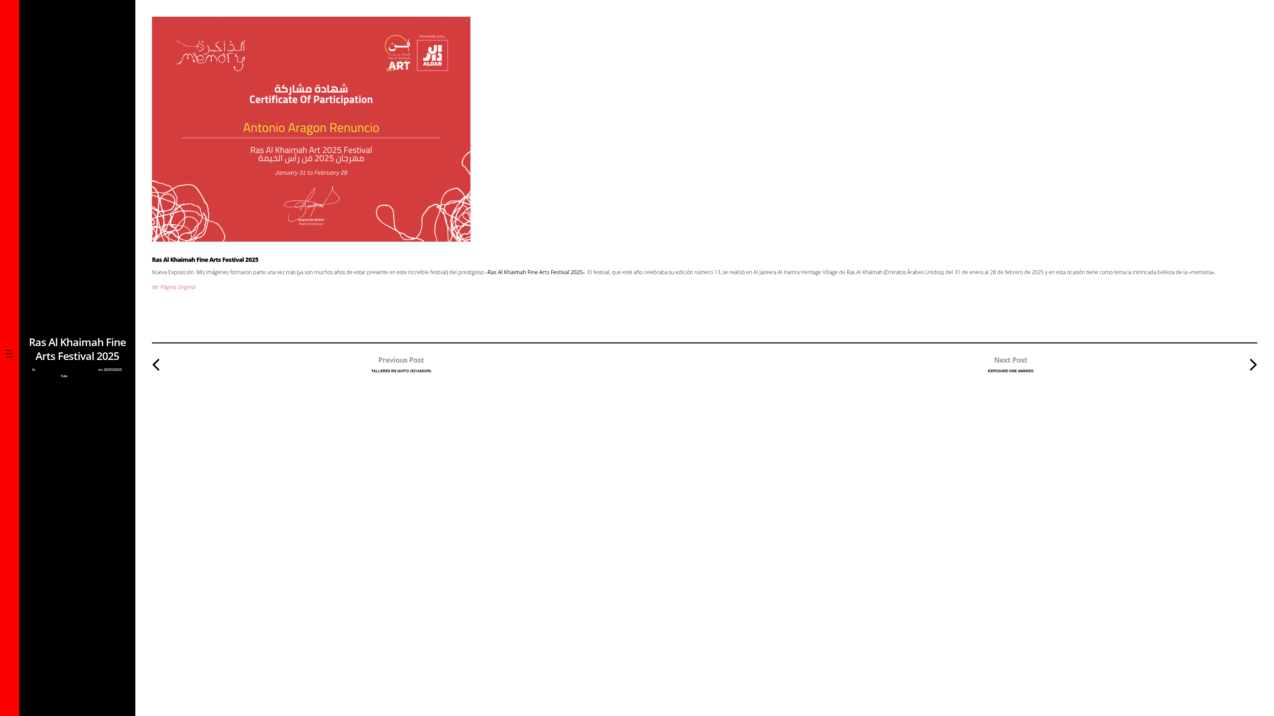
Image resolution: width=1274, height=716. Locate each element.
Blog (42, 369)
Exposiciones (64, 369)
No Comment (81, 375)
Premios (88, 369)
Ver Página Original (174, 287)
